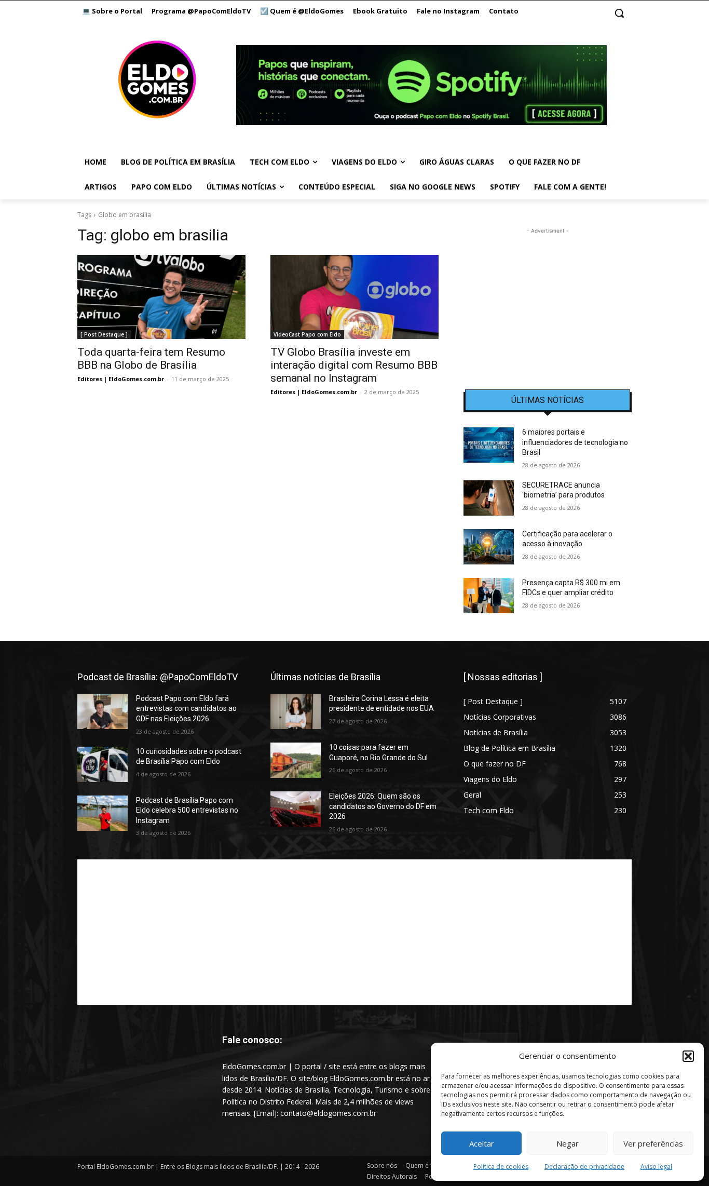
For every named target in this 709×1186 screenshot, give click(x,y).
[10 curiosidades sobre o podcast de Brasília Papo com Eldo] (102, 764)
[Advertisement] (547, 301)
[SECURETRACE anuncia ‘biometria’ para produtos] (488, 498)
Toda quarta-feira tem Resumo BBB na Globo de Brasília (151, 358)
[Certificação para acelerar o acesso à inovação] (488, 546)
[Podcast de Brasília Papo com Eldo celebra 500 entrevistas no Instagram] (102, 813)
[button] (688, 1056)
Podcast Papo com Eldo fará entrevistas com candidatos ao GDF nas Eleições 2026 (186, 708)
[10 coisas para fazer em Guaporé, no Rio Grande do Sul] (295, 760)
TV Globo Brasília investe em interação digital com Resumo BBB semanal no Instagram (354, 365)
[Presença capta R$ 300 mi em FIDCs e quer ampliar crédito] (488, 595)
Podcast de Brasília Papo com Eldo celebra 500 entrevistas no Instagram (187, 810)
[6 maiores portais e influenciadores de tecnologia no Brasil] (488, 445)
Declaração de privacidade (584, 1166)
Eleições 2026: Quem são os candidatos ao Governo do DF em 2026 (383, 806)
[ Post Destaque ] (104, 334)
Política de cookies (500, 1166)
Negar (567, 1143)
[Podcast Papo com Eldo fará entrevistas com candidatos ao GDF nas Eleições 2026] (102, 711)
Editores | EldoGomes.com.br (120, 379)
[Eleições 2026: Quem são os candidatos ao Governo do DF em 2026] (295, 809)
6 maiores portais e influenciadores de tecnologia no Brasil (575, 442)
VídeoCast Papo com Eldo (307, 334)
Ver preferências (653, 1143)
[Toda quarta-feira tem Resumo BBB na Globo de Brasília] (161, 297)
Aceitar (481, 1143)
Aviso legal (656, 1166)
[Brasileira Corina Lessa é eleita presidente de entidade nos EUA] (295, 711)
